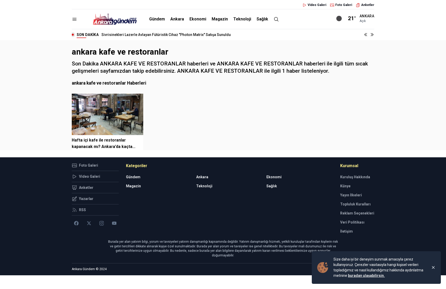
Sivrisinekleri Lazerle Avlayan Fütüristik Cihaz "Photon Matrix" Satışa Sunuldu (166, 35)
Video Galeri (317, 5)
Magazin (220, 19)
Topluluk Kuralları (355, 204)
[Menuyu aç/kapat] (74, 19)
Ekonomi (197, 19)
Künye (345, 186)
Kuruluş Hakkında (355, 177)
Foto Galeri (343, 5)
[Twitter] (88, 223)
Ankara (177, 19)
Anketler (367, 5)
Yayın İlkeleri (351, 195)
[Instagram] (101, 223)
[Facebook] (76, 223)
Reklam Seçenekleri (357, 213)
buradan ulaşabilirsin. (366, 275)
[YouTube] (114, 223)
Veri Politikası (352, 222)
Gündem (157, 19)
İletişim (346, 231)
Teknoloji (242, 19)
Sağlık (262, 19)
